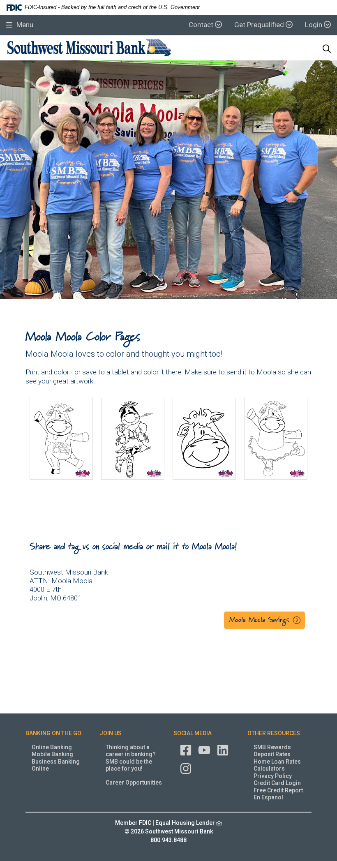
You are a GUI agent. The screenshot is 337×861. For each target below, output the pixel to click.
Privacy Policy (273, 776)
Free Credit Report (278, 790)
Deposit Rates (272, 754)
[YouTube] (204, 749)
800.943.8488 (168, 840)
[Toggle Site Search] (327, 49)
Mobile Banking (52, 754)
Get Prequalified (260, 25)
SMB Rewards (272, 747)
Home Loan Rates (277, 761)
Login (314, 25)
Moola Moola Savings (259, 620)
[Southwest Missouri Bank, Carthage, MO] (89, 48)
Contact (202, 25)
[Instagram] (186, 767)
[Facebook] (186, 749)
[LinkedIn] (223, 749)
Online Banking (52, 747)
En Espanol (268, 797)
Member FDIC (133, 822)
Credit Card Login (277, 783)
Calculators (269, 768)
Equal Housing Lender (185, 822)
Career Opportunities (134, 782)
